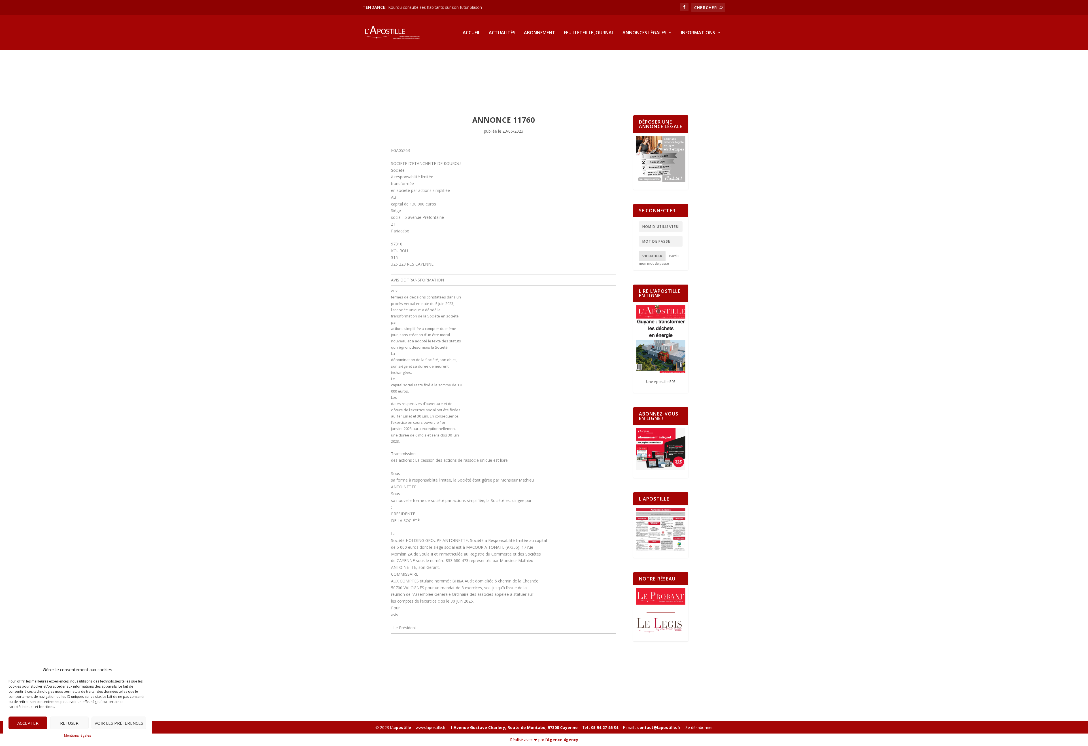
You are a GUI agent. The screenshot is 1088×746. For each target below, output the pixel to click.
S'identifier (652, 256)
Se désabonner (699, 727)
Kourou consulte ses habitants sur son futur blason (435, 7)
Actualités (502, 33)
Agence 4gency (562, 739)
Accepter (28, 723)
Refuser (69, 723)
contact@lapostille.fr (659, 727)
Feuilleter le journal (589, 33)
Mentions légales (77, 735)
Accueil (471, 33)
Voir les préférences (119, 723)
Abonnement (539, 33)
